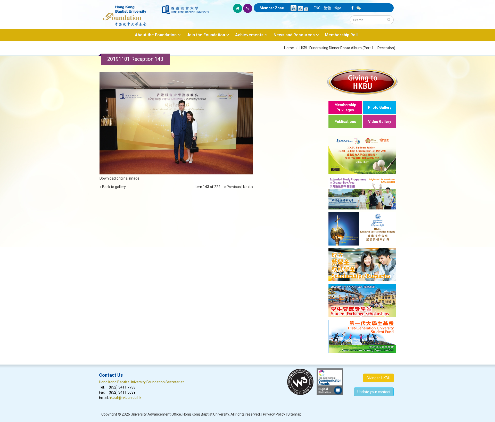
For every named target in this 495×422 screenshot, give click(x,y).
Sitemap (294, 414)
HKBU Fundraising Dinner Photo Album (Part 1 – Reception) (347, 48)
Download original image (119, 178)
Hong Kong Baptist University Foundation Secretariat (141, 382)
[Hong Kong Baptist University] (185, 9)
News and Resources (294, 34)
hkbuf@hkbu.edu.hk (125, 397)
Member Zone (272, 8)
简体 (338, 8)
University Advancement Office (156, 414)
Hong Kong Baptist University (206, 414)
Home (289, 48)
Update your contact (373, 392)
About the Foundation (156, 34)
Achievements (249, 34)
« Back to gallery (113, 187)
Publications (345, 122)
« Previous (232, 187)
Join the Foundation (206, 34)
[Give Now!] (362, 82)
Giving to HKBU (378, 378)
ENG (317, 8)
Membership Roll (341, 34)
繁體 (327, 8)
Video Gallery (379, 122)
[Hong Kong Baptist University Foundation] (130, 13)
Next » (248, 187)
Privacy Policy (274, 414)
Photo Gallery (379, 107)
